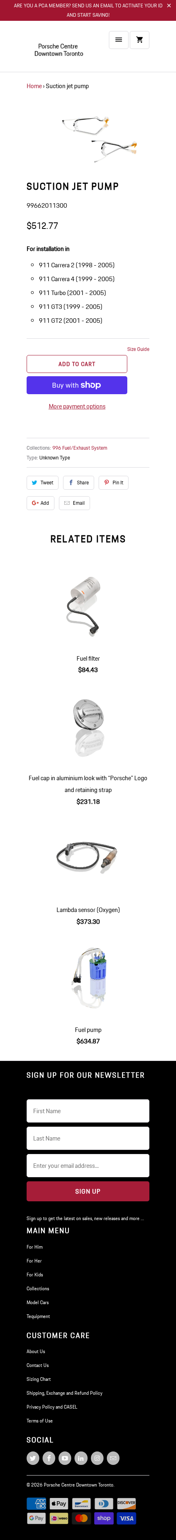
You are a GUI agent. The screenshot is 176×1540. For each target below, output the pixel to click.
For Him (35, 1247)
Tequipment (38, 1316)
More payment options (77, 406)
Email (79, 503)
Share (83, 482)
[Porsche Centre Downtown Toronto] (59, 49)
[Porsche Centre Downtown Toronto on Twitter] (33, 1458)
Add (45, 503)
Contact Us (38, 1365)
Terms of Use (40, 1421)
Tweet (47, 482)
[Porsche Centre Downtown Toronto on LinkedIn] (80, 1458)
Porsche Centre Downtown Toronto (78, 1485)
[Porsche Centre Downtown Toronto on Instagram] (97, 1458)
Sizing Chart (39, 1379)
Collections (38, 1288)
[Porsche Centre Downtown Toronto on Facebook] (49, 1458)
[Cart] (139, 40)
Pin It (118, 482)
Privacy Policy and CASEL (52, 1407)
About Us (36, 1351)
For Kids (35, 1274)
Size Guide (138, 349)
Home (34, 86)
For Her (34, 1261)
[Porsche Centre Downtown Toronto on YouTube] (65, 1458)
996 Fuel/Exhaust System (79, 448)
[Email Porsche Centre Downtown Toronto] (113, 1458)
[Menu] (119, 40)
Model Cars (38, 1302)
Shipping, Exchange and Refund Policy (64, 1393)
